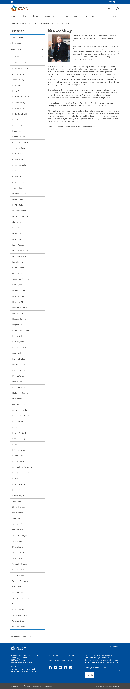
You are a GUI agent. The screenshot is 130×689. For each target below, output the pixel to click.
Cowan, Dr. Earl (18, 182)
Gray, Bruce (17, 273)
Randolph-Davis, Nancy (22, 467)
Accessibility (37, 686)
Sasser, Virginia (18, 495)
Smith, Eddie (17, 513)
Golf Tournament (17, 626)
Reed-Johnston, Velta (21, 473)
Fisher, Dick (17, 228)
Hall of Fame (15, 49)
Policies (70, 661)
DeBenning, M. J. (19, 193)
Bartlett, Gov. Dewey (20, 97)
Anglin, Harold (18, 74)
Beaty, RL (16, 91)
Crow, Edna (17, 188)
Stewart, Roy (17, 530)
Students (23, 16)
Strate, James (17, 547)
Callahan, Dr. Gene (20, 142)
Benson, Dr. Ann (19, 108)
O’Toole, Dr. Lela (19, 404)
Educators (36, 16)
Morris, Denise (18, 381)
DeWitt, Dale (17, 205)
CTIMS (84, 16)
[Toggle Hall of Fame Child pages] (43, 49)
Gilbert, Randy (18, 268)
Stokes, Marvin (18, 541)
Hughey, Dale (17, 325)
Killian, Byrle (17, 336)
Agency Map (53, 655)
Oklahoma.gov (15, 686)
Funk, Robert (17, 262)
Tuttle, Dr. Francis (19, 564)
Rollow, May (17, 490)
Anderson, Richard (20, 68)
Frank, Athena (18, 245)
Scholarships (15, 43)
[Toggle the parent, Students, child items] (28, 16)
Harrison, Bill (17, 302)
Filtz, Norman (18, 222)
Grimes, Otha (17, 285)
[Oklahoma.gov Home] (11, 2)
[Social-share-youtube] (60, 667)
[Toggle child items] (119, 16)
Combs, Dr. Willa (19, 165)
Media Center (71, 16)
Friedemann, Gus (19, 256)
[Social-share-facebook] (50, 667)
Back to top (114, 646)
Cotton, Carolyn (18, 171)
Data (93, 16)
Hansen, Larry (18, 296)
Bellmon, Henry (18, 102)
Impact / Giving (16, 37)
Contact (64, 655)
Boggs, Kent (17, 125)
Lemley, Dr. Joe (18, 359)
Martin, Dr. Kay (18, 364)
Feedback (48, 686)
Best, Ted (16, 119)
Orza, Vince (17, 399)
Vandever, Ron (18, 575)
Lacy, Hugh (16, 353)
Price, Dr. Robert (19, 450)
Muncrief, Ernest (19, 387)
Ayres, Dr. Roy (18, 80)
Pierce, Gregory (18, 438)
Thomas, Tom (18, 552)
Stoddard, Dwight (19, 535)
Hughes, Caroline (19, 319)
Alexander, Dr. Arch (20, 62)
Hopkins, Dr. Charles (21, 307)
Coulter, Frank (18, 176)
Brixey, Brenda (18, 131)
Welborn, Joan (18, 604)
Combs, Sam (17, 159)
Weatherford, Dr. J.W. (21, 598)
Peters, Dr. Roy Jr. (19, 433)
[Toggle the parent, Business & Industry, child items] (62, 16)
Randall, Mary (18, 461)
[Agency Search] (118, 8)
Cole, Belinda (17, 154)
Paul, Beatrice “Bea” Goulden (24, 416)
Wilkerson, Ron (18, 609)
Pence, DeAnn (18, 421)
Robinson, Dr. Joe (19, 484)
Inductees (15, 56)
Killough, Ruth (18, 342)
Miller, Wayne (18, 376)
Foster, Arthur (18, 239)
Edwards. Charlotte (20, 216)
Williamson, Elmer (20, 615)
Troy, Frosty (17, 558)
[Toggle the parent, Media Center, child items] (77, 16)
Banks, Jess (17, 85)
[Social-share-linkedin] (65, 667)
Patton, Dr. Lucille (19, 410)
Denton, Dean (18, 199)
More (115, 16)
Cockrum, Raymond (20, 148)
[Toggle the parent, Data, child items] (95, 16)
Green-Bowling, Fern (20, 279)
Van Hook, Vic (18, 570)
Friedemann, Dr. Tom (21, 250)
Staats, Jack (17, 518)
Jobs (50, 661)
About (12, 16)
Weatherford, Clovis (20, 592)
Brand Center (60, 661)
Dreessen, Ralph (19, 211)
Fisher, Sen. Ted (19, 233)
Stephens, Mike (18, 524)
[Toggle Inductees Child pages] (43, 56)
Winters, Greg (18, 621)
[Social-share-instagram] (70, 667)
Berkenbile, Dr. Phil (20, 114)
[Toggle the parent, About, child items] (16, 16)
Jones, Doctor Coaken (21, 330)
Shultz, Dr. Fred (18, 507)
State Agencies (114, 2)
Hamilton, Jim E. (19, 290)
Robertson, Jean (19, 478)
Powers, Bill (17, 444)
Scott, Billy (16, 501)
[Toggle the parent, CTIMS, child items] (87, 16)
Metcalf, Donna (18, 370)
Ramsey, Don (17, 456)
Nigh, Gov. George (20, 393)
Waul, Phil (16, 587)
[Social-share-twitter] (55, 667)
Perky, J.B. (16, 427)
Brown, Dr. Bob (18, 137)
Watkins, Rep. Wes (20, 581)
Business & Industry (53, 16)
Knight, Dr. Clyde (19, 347)
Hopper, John (17, 313)
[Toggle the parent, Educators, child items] (40, 16)
